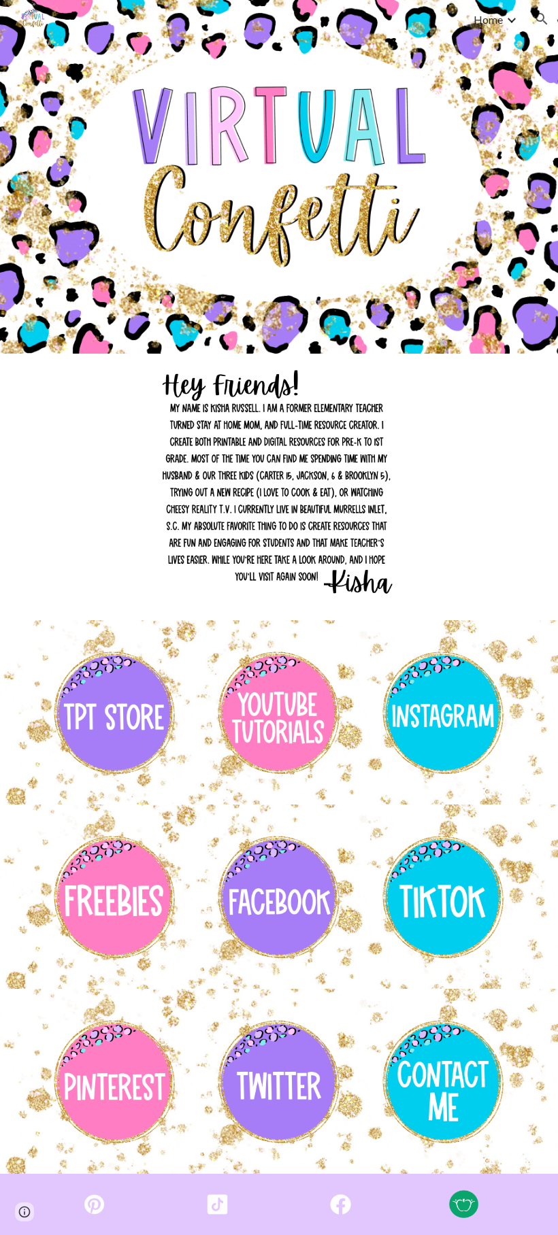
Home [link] (488, 19)
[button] (541, 19)
